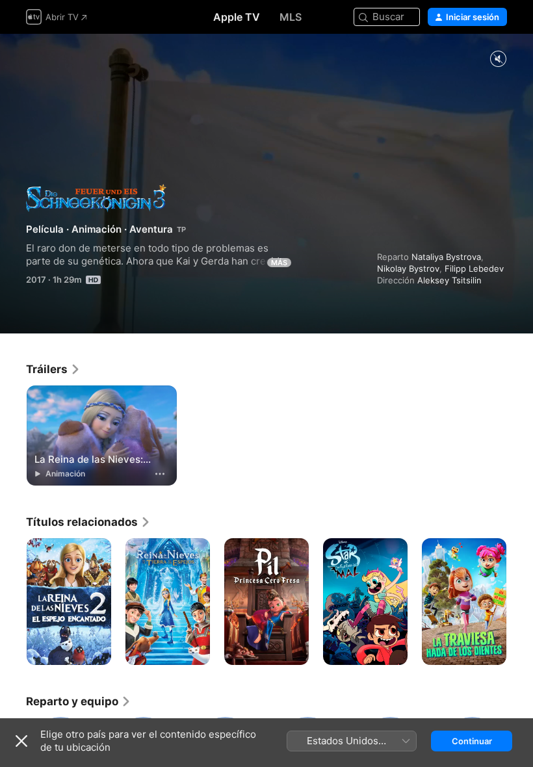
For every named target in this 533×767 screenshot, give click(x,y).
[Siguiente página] (520, 602)
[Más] (160, 474)
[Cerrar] (21, 741)
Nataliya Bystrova (446, 257)
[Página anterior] (13, 602)
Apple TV (236, 16)
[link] (53, 369)
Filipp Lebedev (474, 268)
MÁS (279, 262)
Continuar (472, 741)
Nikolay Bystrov (408, 268)
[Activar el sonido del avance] (498, 59)
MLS (291, 16)
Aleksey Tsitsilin (449, 280)
